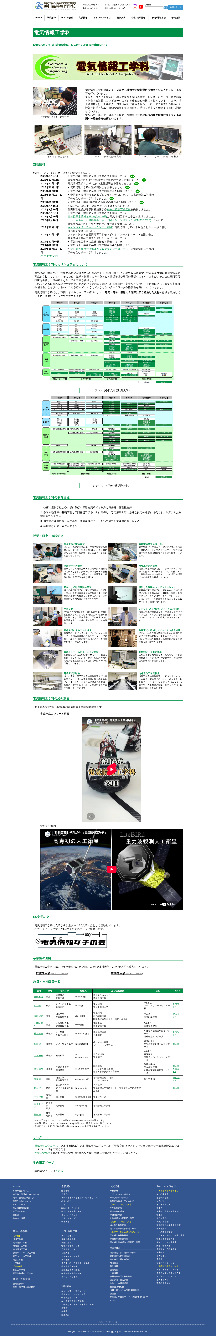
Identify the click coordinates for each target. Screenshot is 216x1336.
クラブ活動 (161, 1218)
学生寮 (64, 1311)
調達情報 (114, 1270)
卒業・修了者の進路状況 (24, 1287)
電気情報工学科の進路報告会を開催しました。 (97, 187)
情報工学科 (18, 1260)
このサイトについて (108, 1322)
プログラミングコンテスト (168, 1273)
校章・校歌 (66, 1201)
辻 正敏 (37, 1005)
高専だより (161, 1256)
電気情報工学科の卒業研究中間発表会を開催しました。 (102, 191)
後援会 (113, 1293)
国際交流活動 (162, 1222)
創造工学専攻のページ (107, 1152)
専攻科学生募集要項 (119, 1235)
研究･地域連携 (159, 17)
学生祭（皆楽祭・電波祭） (168, 1211)
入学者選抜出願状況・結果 (122, 1218)
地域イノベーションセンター (74, 1294)
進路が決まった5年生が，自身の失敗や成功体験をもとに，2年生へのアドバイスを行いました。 (100, 206)
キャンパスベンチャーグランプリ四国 (90, 227)
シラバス (160, 1201)
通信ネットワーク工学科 (24, 1253)
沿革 (63, 1204)
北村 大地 (38, 1069)
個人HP (176, 1044)
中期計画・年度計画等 (71, 1211)
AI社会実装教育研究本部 (72, 1301)
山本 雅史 (38, 1055)
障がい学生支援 (163, 1246)
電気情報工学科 (20, 1242)
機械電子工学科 (20, 1246)
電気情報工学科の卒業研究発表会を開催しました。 (100, 175)
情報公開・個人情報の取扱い (123, 1252)
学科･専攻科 (67, 17)
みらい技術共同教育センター (74, 1291)
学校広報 (65, 1222)
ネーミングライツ (69, 1277)
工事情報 (114, 1273)
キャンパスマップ (69, 1215)
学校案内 (114, 1191)
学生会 (159, 1208)
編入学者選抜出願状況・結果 (123, 1228)
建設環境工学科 (20, 1249)
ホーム (16, 1186)
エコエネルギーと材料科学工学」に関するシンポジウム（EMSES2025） (110, 220)
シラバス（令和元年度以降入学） (111, 390)
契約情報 (114, 1266)
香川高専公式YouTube (47, 706)
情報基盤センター (69, 1249)
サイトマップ (19, 1204)
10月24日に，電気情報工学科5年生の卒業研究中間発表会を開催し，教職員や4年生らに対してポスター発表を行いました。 (104, 191)
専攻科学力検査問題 (119, 1239)
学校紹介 (51, 17)
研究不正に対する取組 (120, 1259)
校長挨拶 (65, 1191)
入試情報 (83, 17)
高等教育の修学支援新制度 (168, 1225)
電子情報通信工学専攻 (23, 1273)
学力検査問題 (116, 1215)
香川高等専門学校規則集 (121, 1276)
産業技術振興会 (68, 1239)
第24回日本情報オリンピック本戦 (87, 216)
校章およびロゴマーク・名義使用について (129, 1297)
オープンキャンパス (119, 1198)
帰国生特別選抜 (117, 1211)
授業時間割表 (162, 1198)
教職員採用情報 (117, 1287)
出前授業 (65, 1260)
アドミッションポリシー (121, 1194)
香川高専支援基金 (69, 1266)
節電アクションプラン (166, 1263)
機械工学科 (18, 1239)
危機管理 (114, 1263)
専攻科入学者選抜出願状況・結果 (125, 1242)
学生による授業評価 (119, 1283)
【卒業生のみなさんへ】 (91, 8)
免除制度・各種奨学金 (166, 1249)
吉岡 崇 (37, 1079)
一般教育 (17, 1263)
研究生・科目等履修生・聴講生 (75, 1263)
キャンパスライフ (102, 17)
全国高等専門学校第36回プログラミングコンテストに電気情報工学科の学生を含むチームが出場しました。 (111, 196)
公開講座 (65, 1253)
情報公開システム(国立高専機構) (124, 1290)
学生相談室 (161, 1228)
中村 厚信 (38, 1097)
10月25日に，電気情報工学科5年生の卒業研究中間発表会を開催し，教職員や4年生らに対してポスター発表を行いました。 (101, 245)
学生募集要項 (116, 1208)
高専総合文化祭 (163, 1283)
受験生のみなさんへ (22, 1191)
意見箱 (16, 1215)
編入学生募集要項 (118, 1225)
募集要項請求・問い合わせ (122, 1201)
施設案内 (121, 17)
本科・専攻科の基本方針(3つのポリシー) (79, 1198)
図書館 (64, 1308)
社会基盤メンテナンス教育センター (77, 1304)
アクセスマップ (68, 1218)
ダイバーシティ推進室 (166, 1242)
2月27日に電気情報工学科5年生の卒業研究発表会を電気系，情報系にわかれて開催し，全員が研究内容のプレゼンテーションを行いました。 (100, 176)
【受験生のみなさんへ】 (91, 5)
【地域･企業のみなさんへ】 (114, 8)
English (148, 5)
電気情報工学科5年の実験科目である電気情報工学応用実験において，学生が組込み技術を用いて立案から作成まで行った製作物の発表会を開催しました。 (105, 202)
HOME (38, 17)
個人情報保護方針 (21, 1208)
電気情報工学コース (46, 1145)
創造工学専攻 (42, 1152)
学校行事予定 (162, 1194)
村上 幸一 (38, 1033)
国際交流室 (66, 1242)
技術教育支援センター (71, 1246)
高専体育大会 (162, 1280)
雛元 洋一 (38, 1088)
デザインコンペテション (167, 1276)
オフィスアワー (163, 1204)
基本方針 (65, 1194)
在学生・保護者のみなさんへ (26, 1194)
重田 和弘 (38, 996)
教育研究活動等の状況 (120, 1256)
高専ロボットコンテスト (167, 1269)
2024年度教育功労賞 (119, 209)
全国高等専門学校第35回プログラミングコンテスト (100, 248)
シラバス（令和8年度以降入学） (112, 485)
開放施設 (65, 1315)
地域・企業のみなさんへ (24, 1198)
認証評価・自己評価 (70, 1208)
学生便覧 (160, 1252)
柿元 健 (37, 1044)
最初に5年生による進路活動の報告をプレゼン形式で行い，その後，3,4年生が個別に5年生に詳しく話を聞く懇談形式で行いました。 (98, 187)
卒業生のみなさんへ (22, 1201)
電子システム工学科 (22, 1256)
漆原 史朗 (38, 1016)
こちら (59, 1171)
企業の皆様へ (19, 1284)
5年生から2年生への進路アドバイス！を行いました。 (101, 205)
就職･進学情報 (138, 17)
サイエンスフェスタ (70, 1256)
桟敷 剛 (37, 1114)
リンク (113, 1300)
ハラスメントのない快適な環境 (170, 1235)
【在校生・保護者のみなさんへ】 (117, 5)
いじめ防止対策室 (164, 1232)
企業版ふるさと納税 (70, 1270)
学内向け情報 (19, 1218)
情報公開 (176, 17)
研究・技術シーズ (69, 1236)
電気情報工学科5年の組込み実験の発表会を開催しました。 (104, 202)
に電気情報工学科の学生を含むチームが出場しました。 (111, 250)
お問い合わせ (175, 7)
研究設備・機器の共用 (71, 1273)
